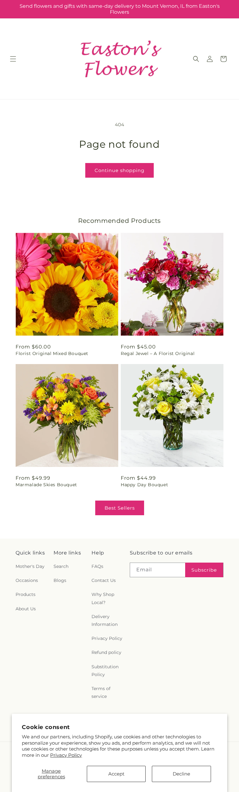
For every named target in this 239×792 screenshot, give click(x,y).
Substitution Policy (105, 670)
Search (61, 566)
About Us (26, 609)
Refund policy (106, 652)
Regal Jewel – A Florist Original (157, 353)
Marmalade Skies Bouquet (46, 484)
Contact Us (103, 580)
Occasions (27, 580)
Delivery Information (104, 620)
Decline (181, 774)
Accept (116, 774)
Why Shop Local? (102, 598)
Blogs (60, 580)
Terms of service (100, 692)
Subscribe (204, 570)
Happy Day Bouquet (144, 484)
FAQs (97, 566)
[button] (13, 59)
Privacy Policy (66, 755)
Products (25, 594)
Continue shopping (119, 170)
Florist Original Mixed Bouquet (52, 353)
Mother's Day (30, 566)
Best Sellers (120, 508)
